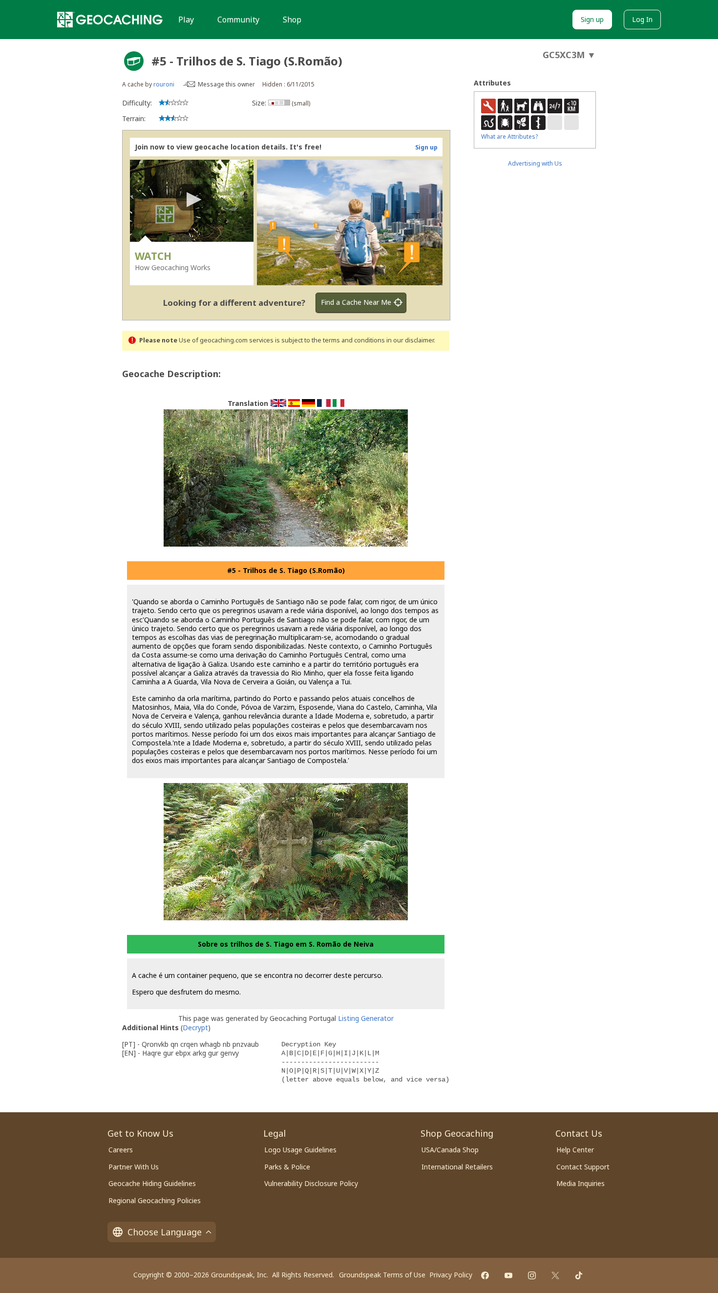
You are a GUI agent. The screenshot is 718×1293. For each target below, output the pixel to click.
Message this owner (226, 84)
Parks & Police (287, 1166)
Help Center (575, 1149)
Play (186, 19)
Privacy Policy (450, 1274)
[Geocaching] (110, 19)
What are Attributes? (509, 136)
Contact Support (583, 1166)
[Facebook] (485, 1275)
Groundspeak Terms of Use (382, 1274)
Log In (642, 19)
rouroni (163, 84)
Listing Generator (366, 1018)
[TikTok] (579, 1275)
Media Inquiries (580, 1183)
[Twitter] (555, 1275)
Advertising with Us (535, 163)
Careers (120, 1149)
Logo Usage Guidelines (300, 1149)
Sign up (592, 19)
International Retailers (457, 1166)
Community (238, 19)
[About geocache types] (134, 61)
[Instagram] (532, 1275)
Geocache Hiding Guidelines (152, 1183)
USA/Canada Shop (450, 1149)
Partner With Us (133, 1166)
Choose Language (164, 1232)
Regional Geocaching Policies (154, 1200)
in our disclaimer (410, 340)
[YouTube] (508, 1275)
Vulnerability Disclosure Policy (311, 1183)
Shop (292, 19)
